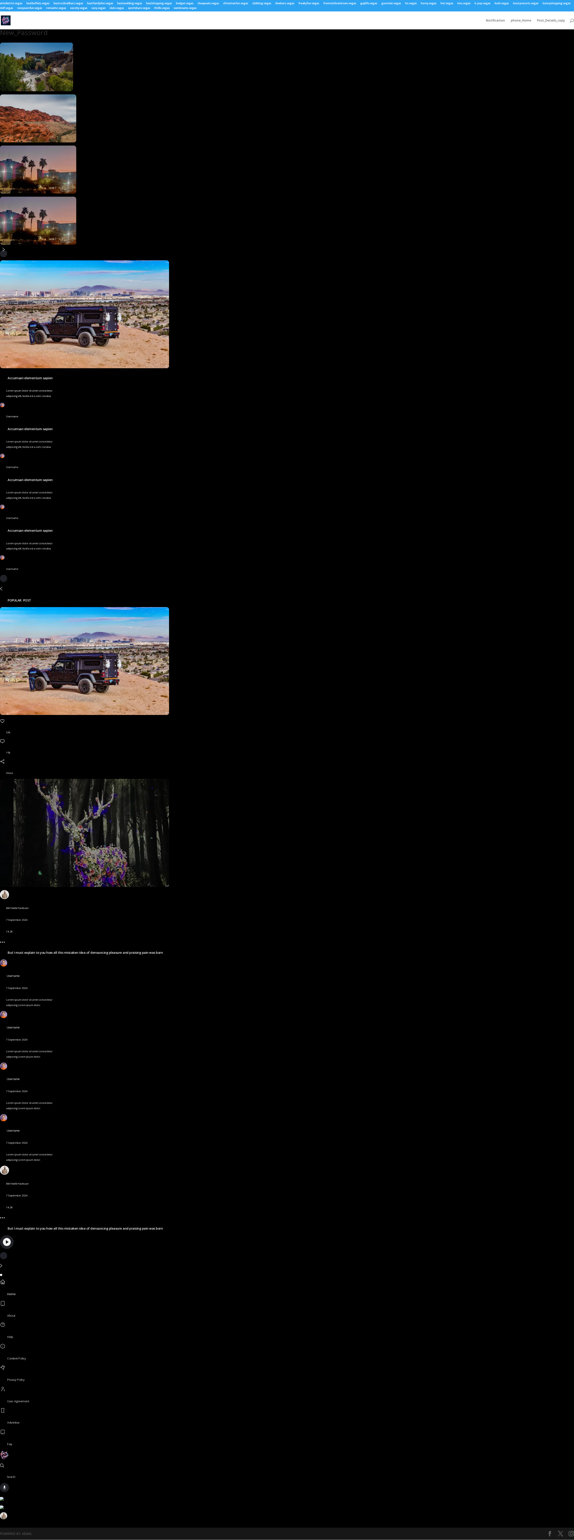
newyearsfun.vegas (29, 8)
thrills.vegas (162, 8)
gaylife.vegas (368, 3)
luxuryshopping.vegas (557, 3)
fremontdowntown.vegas (339, 3)
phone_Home (521, 20)
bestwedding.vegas (129, 3)
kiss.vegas (464, 3)
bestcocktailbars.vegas (68, 3)
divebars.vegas (284, 3)
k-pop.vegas (483, 3)
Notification (495, 20)
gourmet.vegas (391, 3)
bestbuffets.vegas (38, 3)
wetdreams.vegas (185, 8)
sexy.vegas (98, 8)
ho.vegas (411, 3)
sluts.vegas (117, 8)
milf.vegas (6, 8)
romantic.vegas (56, 8)
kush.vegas (502, 3)
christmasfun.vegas (235, 3)
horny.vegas (429, 3)
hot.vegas (447, 3)
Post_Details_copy (551, 20)
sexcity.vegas (78, 8)
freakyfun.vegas (308, 3)
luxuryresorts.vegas (526, 3)
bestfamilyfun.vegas (100, 3)
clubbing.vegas (261, 3)
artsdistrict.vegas (11, 3)
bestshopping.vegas (159, 3)
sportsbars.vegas (139, 8)
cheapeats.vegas (208, 3)
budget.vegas (185, 3)
